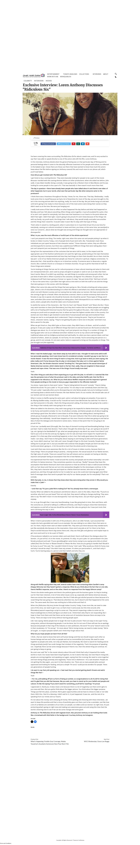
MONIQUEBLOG (65, 77)
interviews (39, 81)
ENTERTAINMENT (53, 74)
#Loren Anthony (59, 734)
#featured (41, 734)
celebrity (28, 81)
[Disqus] (70, 770)
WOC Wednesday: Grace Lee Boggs (96, 741)
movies (49, 81)
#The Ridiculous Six (78, 734)
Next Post (106, 739)
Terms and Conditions (5, 843)
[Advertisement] (70, 11)
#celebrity (34, 734)
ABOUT (105, 74)
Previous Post (34, 739)
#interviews (49, 734)
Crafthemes (81, 840)
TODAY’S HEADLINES (70, 74)
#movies (68, 734)
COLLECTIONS (84, 74)
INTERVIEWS (97, 74)
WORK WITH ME (52, 77)
